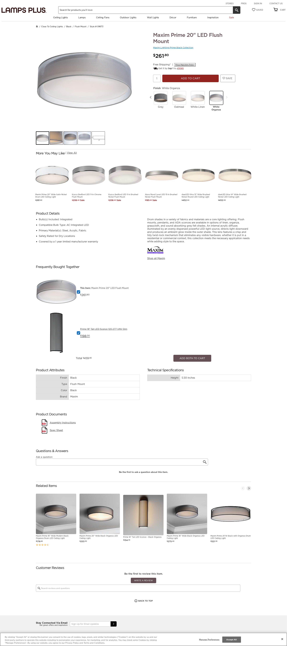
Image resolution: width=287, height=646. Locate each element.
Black (68, 26)
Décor (173, 17)
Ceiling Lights (60, 17)
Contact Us (276, 3)
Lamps (82, 17)
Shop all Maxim (156, 258)
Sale (231, 17)
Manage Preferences (209, 639)
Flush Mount (80, 26)
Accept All (231, 639)
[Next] (226, 97)
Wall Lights (153, 17)
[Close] (282, 639)
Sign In (258, 3)
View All (72, 152)
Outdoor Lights (128, 17)
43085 (180, 68)
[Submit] (114, 622)
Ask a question (44, 455)
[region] (143, 639)
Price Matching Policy (184, 64)
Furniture (192, 17)
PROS (243, 3)
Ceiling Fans (102, 17)
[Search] (236, 10)
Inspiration (213, 17)
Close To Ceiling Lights (52, 26)
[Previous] (150, 97)
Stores (229, 3)
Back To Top (145, 599)
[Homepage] (37, 26)
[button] (42, 138)
